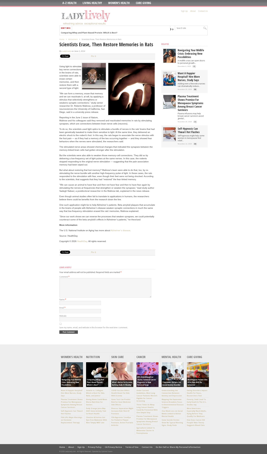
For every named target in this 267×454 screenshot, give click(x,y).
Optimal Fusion (106, 451)
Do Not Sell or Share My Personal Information (178, 447)
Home (61, 39)
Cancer (141, 357)
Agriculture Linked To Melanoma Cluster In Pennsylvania (145, 430)
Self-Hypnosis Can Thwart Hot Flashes (189, 130)
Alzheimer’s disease (120, 230)
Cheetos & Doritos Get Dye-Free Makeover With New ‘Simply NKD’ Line (96, 420)
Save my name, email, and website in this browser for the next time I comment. (93, 327)
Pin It (93, 56)
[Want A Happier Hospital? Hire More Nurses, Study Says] (169, 85)
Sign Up (184, 11)
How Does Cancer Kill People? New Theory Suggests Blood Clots (196, 422)
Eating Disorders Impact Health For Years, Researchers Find (197, 393)
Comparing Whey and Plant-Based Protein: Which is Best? (95, 382)
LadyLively (66, 51)
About (193, 11)
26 (195, 89)
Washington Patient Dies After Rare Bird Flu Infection (198, 382)
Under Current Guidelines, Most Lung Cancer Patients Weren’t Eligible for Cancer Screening (146, 395)
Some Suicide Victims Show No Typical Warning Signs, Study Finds (172, 422)
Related (165, 44)
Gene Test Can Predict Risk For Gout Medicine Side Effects (121, 402)
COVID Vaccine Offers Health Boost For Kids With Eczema (120, 393)
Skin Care (117, 357)
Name (62, 299)
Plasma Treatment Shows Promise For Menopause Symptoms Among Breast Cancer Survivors (190, 103)
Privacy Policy (95, 447)
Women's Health (72, 357)
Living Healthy (92, 2)
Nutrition (93, 357)
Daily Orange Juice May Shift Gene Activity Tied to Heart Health (96, 411)
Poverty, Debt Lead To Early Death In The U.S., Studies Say (196, 402)
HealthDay (82, 241)
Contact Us (203, 11)
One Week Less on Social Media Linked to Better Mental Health (172, 413)
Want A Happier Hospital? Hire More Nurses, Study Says (189, 76)
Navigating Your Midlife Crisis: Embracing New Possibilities (191, 53)
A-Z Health (69, 2)
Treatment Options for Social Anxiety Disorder (171, 383)
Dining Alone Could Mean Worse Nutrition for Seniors (96, 402)
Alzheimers (73, 39)
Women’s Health (119, 2)
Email (62, 307)
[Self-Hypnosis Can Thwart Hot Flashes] (169, 140)
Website (62, 316)
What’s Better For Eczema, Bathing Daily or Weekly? (122, 383)
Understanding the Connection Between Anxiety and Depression (172, 393)
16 (195, 144)
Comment (64, 276)
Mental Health (171, 357)
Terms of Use (131, 447)
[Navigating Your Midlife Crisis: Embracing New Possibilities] (169, 62)
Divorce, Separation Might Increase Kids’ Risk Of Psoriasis (122, 411)
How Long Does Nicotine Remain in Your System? (85, 32)
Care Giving (143, 2)
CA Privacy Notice (113, 447)
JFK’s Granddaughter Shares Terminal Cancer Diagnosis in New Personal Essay (146, 381)
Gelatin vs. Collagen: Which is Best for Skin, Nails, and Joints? (95, 393)
